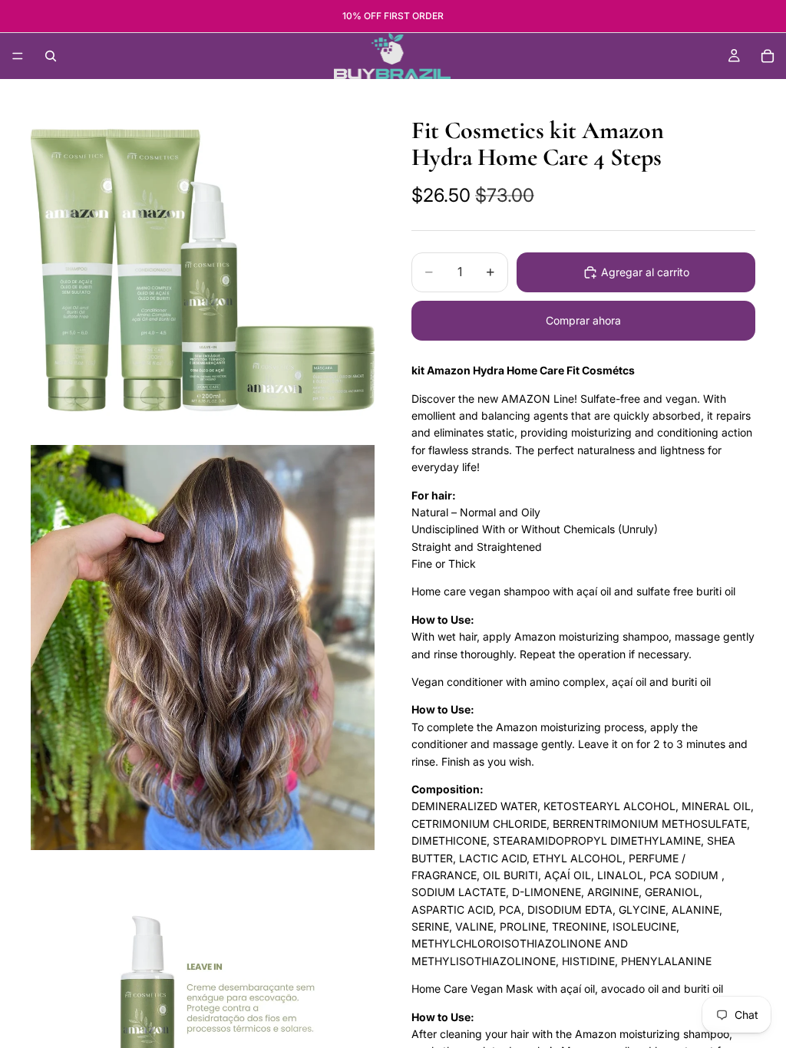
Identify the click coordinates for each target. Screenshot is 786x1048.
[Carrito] (767, 56)
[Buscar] (51, 56)
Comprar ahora (583, 320)
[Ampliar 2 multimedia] (203, 647)
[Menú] (17, 56)
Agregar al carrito (645, 271)
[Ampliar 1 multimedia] (203, 270)
